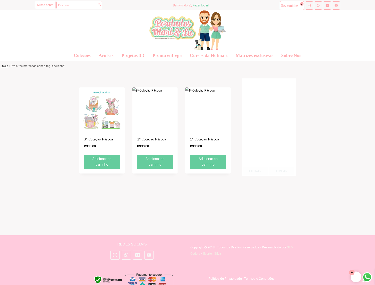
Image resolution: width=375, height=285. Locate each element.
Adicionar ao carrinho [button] (101, 161)
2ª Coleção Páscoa (151, 139)
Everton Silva (212, 253)
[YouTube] (148, 255)
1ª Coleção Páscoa (204, 139)
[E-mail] (137, 255)
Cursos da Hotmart (209, 55)
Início (4, 66)
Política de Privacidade (225, 279)
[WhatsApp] (126, 255)
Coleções (82, 55)
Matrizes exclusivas (254, 55)
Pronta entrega (167, 55)
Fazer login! (201, 5)
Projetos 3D (133, 55)
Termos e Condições (259, 279)
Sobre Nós (291, 55)
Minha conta (45, 5)
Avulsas (106, 55)
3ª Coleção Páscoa (98, 139)
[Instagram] (114, 255)
